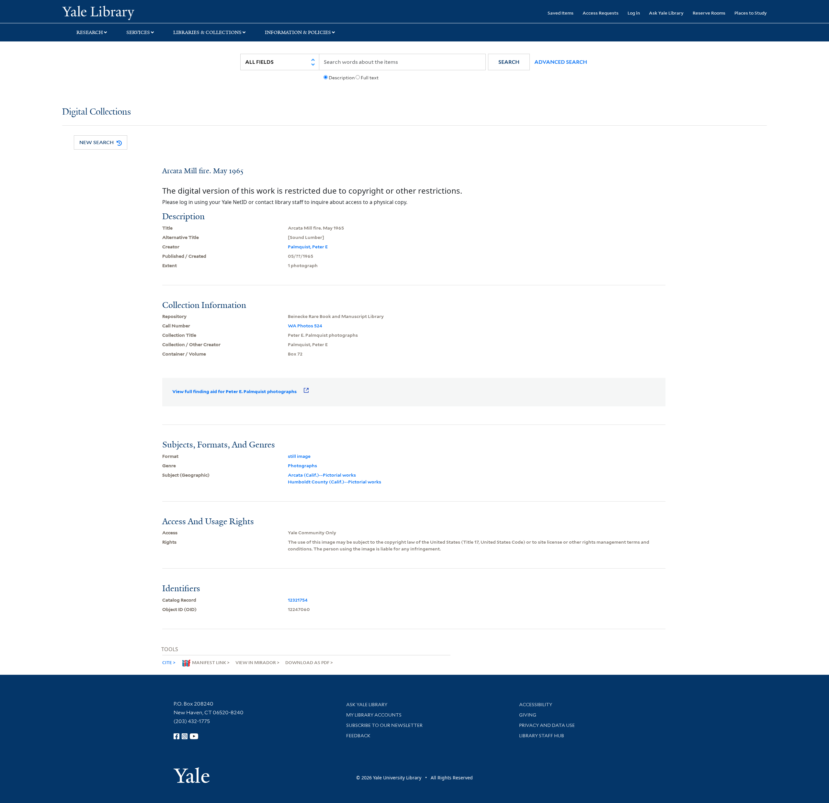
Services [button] (138, 32)
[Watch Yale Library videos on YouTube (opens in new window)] (194, 736)
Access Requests (601, 13)
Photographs (302, 465)
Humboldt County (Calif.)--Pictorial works (334, 481)
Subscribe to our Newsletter (384, 725)
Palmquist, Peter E (308, 246)
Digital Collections (96, 112)
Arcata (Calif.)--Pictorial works (322, 475)
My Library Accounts (374, 715)
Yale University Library (115, 12)
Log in (634, 13)
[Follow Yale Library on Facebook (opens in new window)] (176, 736)
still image (299, 456)
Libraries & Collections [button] (207, 32)
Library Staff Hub (541, 735)
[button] (509, 62)
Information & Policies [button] (298, 32)
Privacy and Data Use (547, 725)
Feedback (358, 735)
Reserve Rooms (709, 13)
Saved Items (560, 13)
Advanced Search (560, 62)
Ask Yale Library (666, 13)
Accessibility (535, 704)
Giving (527, 715)
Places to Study (750, 13)
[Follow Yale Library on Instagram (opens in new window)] (184, 736)
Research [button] (89, 32)
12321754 (298, 600)
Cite (167, 662)
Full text (370, 77)
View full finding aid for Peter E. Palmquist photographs (234, 391)
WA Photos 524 (305, 325)
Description (342, 77)
